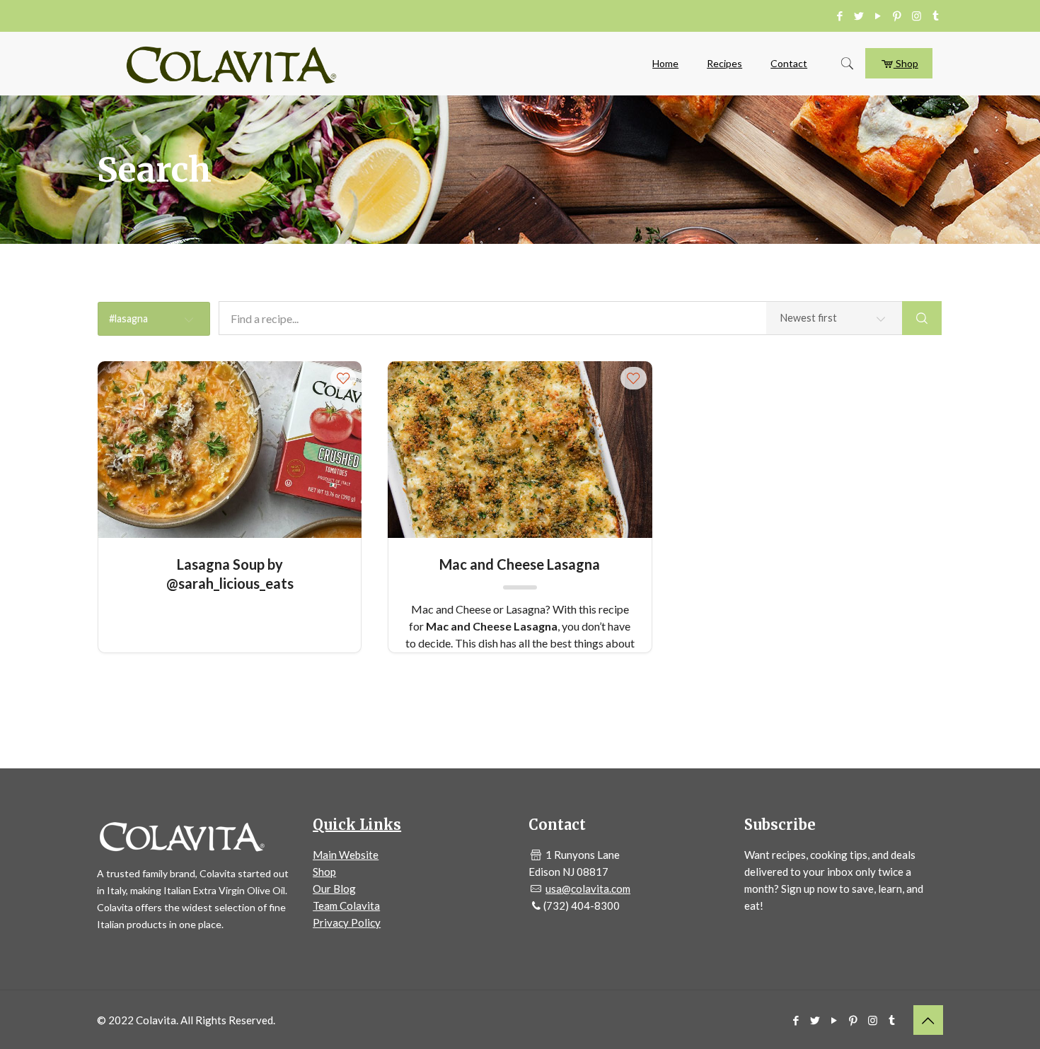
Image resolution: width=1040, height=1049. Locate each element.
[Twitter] (859, 15)
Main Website (346, 854)
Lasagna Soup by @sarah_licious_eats (230, 573)
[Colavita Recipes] (231, 63)
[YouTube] (878, 15)
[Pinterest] (897, 15)
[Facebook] (840, 15)
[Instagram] (916, 15)
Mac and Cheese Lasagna (519, 564)
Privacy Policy (347, 922)
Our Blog (334, 888)
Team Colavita (346, 905)
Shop (906, 63)
